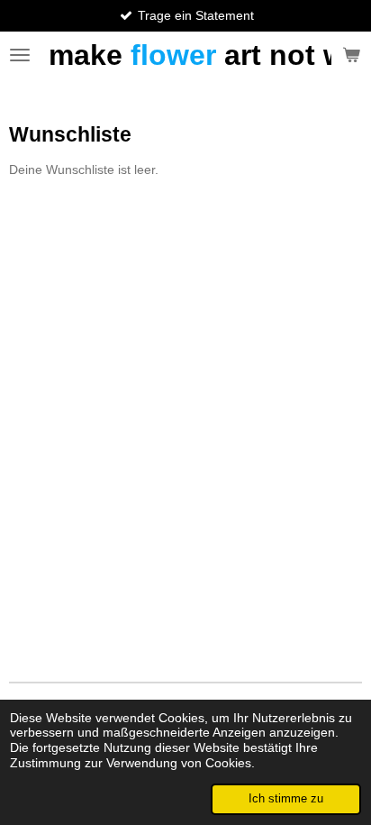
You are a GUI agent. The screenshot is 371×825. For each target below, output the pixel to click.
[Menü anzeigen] (20, 55)
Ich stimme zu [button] (286, 799)
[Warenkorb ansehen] (351, 55)
